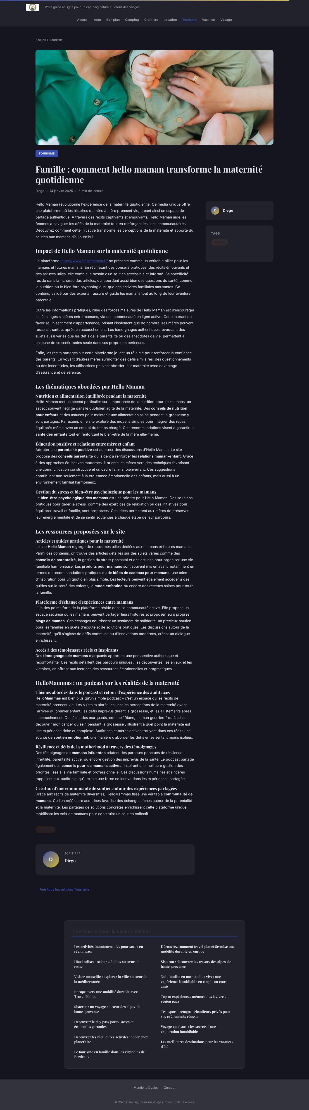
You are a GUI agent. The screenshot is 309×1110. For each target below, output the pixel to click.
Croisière (151, 19)
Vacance (208, 19)
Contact (170, 1087)
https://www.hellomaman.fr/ (84, 261)
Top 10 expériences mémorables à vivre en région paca (194, 998)
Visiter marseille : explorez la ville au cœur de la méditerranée (110, 979)
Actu (97, 19)
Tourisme (189, 19)
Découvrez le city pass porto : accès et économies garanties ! (103, 1024)
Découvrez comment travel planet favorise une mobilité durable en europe (198, 948)
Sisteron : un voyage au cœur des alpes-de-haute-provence (108, 1009)
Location (170, 19)
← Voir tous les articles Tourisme (62, 889)
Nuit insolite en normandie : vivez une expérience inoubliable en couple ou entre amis (194, 981)
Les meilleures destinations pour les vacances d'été (197, 1044)
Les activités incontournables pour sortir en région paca (108, 948)
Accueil (82, 19)
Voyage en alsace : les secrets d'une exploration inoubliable (188, 1029)
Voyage (226, 19)
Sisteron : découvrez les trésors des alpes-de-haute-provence (197, 964)
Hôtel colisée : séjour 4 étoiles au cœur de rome (106, 964)
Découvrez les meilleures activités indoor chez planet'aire (111, 1039)
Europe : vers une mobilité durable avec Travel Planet (106, 994)
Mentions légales (145, 1087)
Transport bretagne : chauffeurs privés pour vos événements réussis (195, 1014)
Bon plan (113, 19)
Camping (132, 19)
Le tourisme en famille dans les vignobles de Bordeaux (109, 1054)
